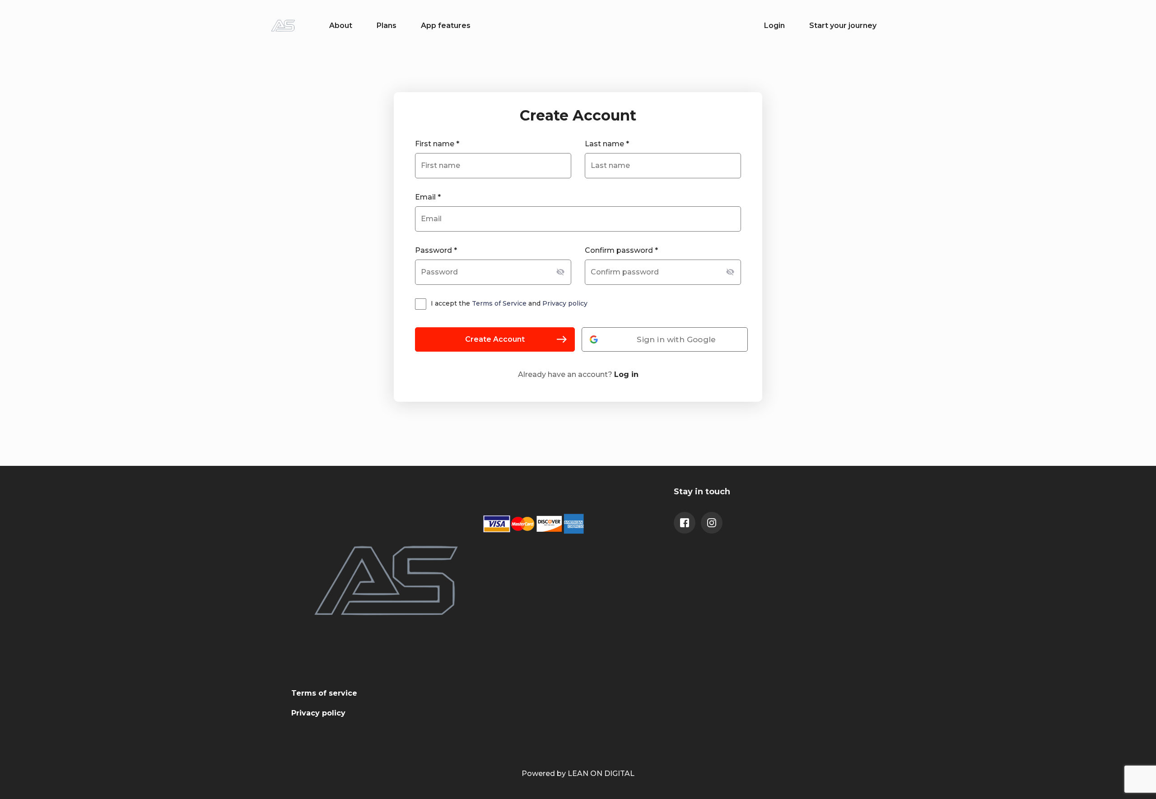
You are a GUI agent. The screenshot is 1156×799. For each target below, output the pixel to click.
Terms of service (324, 693)
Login (774, 25)
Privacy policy (564, 303)
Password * (436, 250)
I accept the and (509, 303)
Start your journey (842, 25)
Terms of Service (499, 303)
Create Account (495, 339)
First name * (437, 143)
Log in (626, 374)
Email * (428, 197)
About (340, 25)
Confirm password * (621, 250)
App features (446, 25)
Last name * (607, 143)
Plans (386, 25)
